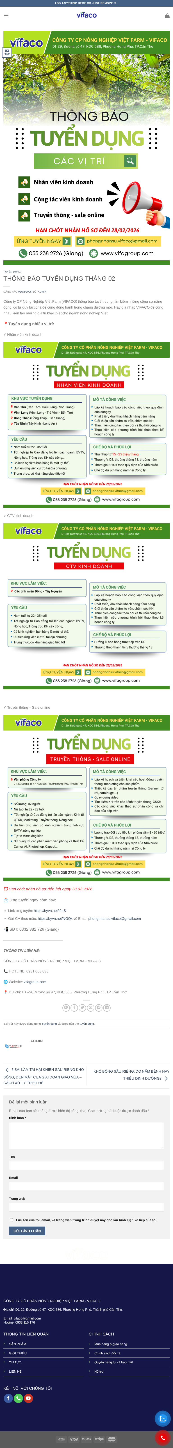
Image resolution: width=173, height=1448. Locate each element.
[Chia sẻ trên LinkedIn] (107, 1008)
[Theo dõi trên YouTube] (28, 1398)
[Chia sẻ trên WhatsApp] (66, 1008)
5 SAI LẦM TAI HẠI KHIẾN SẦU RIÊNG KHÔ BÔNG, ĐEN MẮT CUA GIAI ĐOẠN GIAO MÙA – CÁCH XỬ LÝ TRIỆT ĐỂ (43, 1076)
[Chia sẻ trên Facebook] (74, 1008)
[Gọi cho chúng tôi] (18, 1398)
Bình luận (17, 1118)
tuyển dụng (87, 1023)
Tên (12, 1157)
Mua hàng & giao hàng (110, 1344)
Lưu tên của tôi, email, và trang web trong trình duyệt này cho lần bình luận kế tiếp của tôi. (86, 1220)
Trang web (17, 1198)
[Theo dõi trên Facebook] (8, 1398)
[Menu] (6, 15)
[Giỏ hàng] (167, 15)
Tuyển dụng (12, 271)
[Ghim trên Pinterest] (98, 1008)
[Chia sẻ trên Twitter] (82, 1008)
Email (13, 1178)
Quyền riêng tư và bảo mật (113, 1362)
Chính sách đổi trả (107, 1353)
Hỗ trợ (98, 1371)
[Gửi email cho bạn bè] (90, 1008)
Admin (42, 291)
